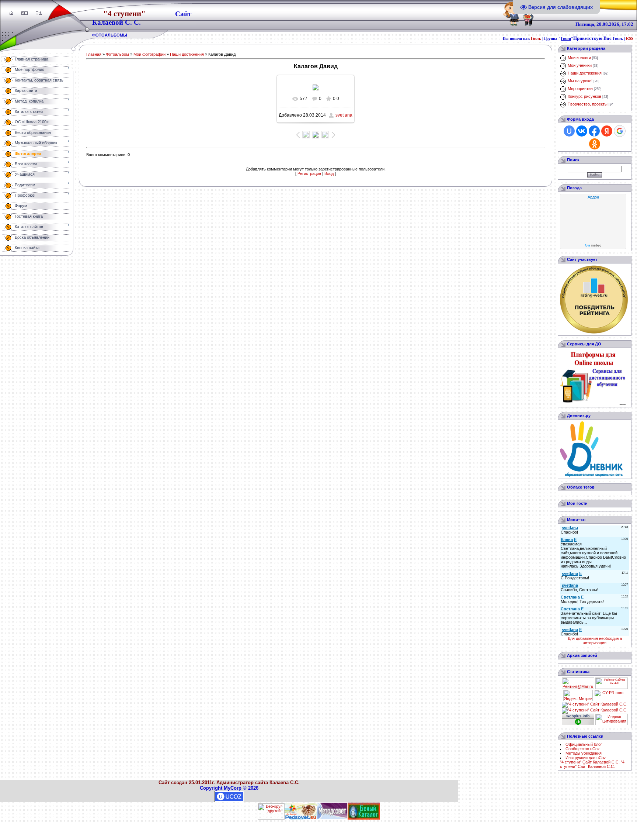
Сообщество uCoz (582, 749)
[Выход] (37, 13)
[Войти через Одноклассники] (594, 143)
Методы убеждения (583, 753)
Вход (329, 173)
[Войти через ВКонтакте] (581, 131)
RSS (629, 39)
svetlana (343, 115)
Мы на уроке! (580, 81)
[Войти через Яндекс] (606, 131)
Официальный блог (583, 744)
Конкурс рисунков (584, 96)
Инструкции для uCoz (585, 757)
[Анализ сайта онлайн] (610, 699)
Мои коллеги (579, 57)
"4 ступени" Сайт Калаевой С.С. (590, 762)
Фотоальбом (117, 54)
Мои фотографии (149, 54)
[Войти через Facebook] (594, 131)
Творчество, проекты (588, 104)
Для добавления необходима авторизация (595, 640)
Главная (93, 54)
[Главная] (11, 13)
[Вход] (40, 13)
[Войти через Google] (620, 131)
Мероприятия (580, 88)
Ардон (593, 197)
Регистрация (309, 173)
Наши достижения (187, 54)
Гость (536, 39)
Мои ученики (580, 65)
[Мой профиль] (22, 13)
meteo (593, 245)
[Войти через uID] (569, 131)
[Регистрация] (26, 13)
